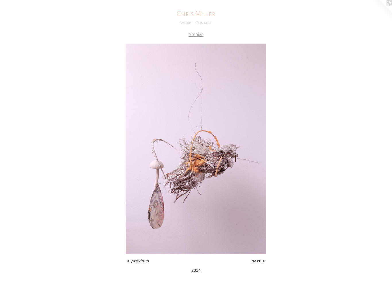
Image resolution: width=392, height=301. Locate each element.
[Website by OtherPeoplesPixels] (380, 11)
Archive (196, 34)
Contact (204, 22)
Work (185, 22)
